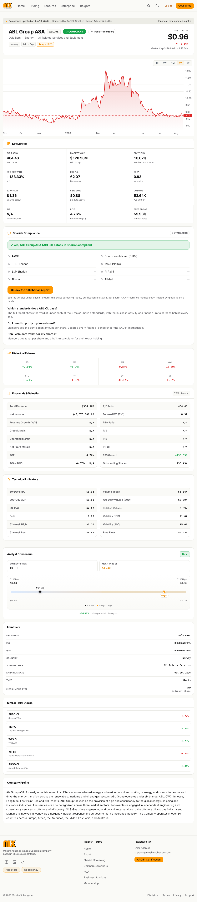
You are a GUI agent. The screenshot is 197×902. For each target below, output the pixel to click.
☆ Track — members (102, 31)
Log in (168, 5)
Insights (84, 6)
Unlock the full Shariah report (30, 290)
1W (165, 63)
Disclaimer (153, 895)
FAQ (86, 871)
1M (172, 63)
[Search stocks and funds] (148, 5)
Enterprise (68, 6)
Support (189, 895)
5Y (188, 63)
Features (50, 6)
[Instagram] (6, 862)
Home (21, 6)
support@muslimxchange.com (152, 852)
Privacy (177, 895)
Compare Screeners (96, 865)
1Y (180, 63)
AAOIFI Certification (149, 859)
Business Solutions (95, 877)
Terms (166, 895)
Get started (184, 5)
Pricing (34, 6)
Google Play (31, 869)
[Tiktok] (22, 862)
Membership (91, 883)
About (87, 854)
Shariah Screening (94, 860)
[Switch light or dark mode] (157, 5)
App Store (12, 869)
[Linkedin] (14, 862)
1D (157, 63)
